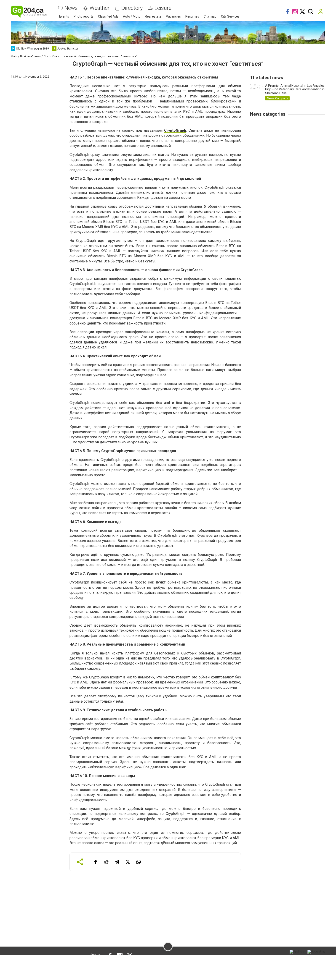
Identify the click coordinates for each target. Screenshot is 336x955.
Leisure (163, 8)
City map (210, 16)
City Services (230, 16)
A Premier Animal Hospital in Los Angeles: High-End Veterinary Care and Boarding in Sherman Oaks (295, 89)
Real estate (153, 16)
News (71, 8)
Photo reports (83, 16)
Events (64, 16)
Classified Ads (108, 16)
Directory (132, 8)
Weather (99, 8)
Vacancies (173, 16)
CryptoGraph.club (82, 284)
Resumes (192, 16)
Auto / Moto (131, 16)
